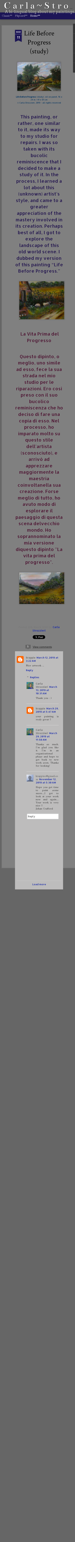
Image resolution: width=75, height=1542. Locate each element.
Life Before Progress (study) (39, 42)
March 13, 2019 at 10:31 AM (46, 690)
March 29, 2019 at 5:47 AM (47, 710)
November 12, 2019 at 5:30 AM (46, 781)
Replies (34, 677)
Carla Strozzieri (42, 685)
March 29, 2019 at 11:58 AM (46, 736)
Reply (29, 670)
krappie (30, 657)
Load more (39, 884)
